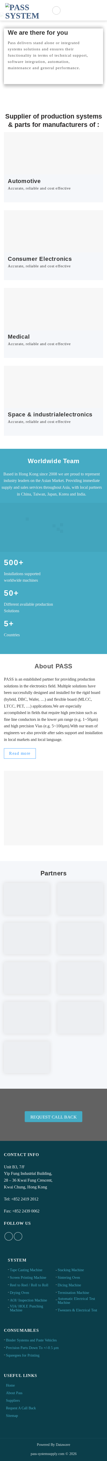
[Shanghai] (54, 525)
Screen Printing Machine (28, 1278)
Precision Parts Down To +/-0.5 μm (32, 1348)
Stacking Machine (71, 1270)
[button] (56, 10)
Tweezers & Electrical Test (77, 1310)
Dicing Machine (69, 1285)
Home (10, 1385)
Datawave (63, 1444)
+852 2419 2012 (24, 1199)
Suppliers (13, 1401)
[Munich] (27, 519)
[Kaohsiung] (61, 531)
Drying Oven (19, 1293)
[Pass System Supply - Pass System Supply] (26, 11)
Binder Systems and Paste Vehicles (31, 1340)
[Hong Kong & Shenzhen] (58, 529)
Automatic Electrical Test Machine (76, 1301)
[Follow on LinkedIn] (8, 1236)
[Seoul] (61, 524)
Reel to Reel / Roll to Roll (29, 1285)
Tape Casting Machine (26, 1270)
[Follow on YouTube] (18, 1236)
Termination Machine (73, 1293)
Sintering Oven (69, 1278)
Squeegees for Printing (22, 1355)
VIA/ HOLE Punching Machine (26, 1308)
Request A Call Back (21, 1408)
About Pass (14, 1393)
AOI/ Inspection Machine (28, 1300)
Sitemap (12, 1416)
